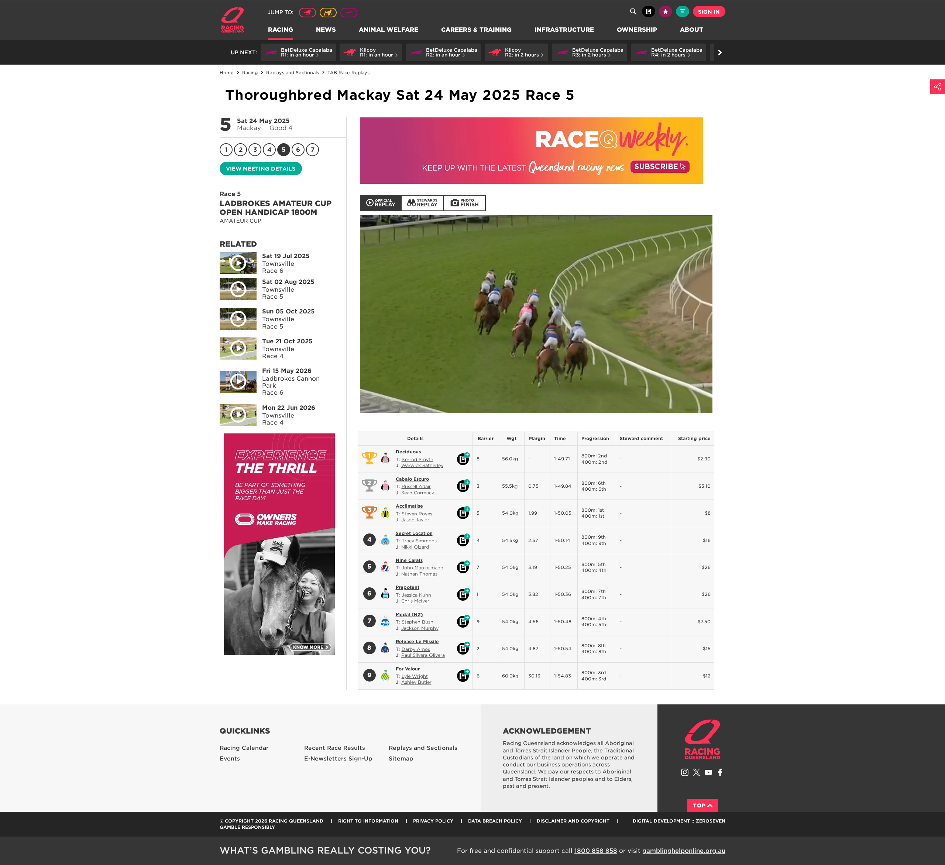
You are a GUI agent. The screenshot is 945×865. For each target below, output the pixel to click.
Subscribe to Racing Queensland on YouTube (708, 772)
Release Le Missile (417, 641)
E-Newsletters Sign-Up (338, 758)
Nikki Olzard (415, 547)
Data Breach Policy (495, 821)
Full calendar (682, 11)
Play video (238, 263)
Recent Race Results (334, 748)
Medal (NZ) (409, 614)
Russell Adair (416, 486)
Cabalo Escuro (412, 479)
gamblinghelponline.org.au (683, 850)
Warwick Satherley (422, 465)
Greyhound (348, 12)
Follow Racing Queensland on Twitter (696, 772)
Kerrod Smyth (417, 459)
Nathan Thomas (419, 574)
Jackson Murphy (420, 628)
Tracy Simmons (419, 540)
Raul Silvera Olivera (423, 655)
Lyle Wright (415, 676)
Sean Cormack (417, 492)
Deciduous (408, 451)
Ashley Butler (416, 682)
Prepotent (407, 587)
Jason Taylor (415, 519)
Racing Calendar (244, 748)
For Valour (408, 669)
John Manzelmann (422, 567)
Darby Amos (416, 649)
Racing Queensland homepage (702, 739)
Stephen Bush (417, 622)
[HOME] (235, 20)
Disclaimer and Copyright (573, 821)
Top (699, 806)
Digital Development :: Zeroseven (679, 821)
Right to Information (368, 821)
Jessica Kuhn (416, 595)
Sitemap (401, 758)
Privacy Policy (433, 821)
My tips (665, 11)
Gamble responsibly (247, 827)
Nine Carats (409, 560)
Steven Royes (417, 513)
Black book (648, 11)
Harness (328, 12)
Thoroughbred (307, 12)
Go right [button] (719, 52)
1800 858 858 (595, 850)
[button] (298, 52)
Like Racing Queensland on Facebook (720, 772)
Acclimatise (409, 506)
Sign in (709, 12)
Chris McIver (415, 601)
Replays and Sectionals (423, 748)
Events (230, 758)
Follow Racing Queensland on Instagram (685, 772)
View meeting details (260, 169)
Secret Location (414, 533)
